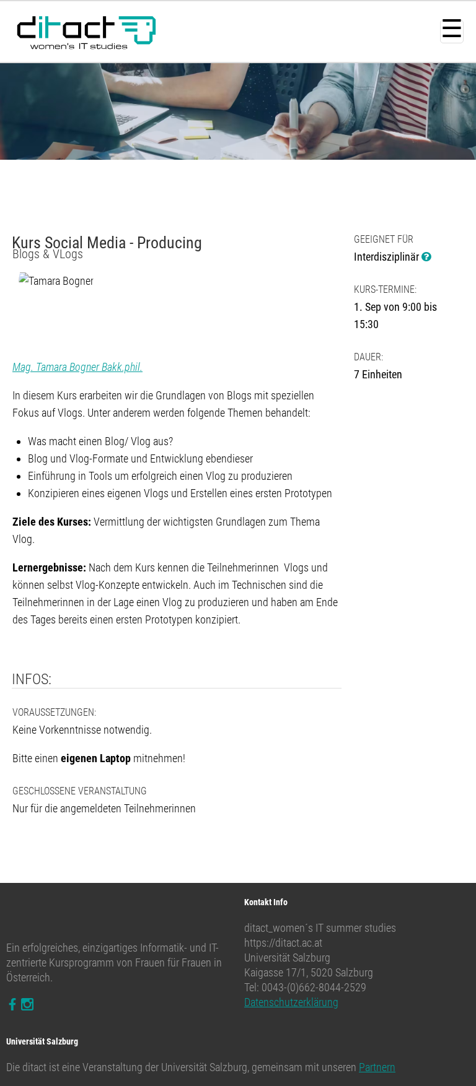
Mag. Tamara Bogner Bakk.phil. (77, 366)
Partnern (377, 1067)
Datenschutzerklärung (291, 1002)
